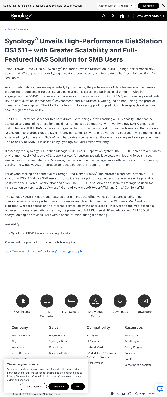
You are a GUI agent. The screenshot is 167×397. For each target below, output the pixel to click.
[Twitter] (118, 394)
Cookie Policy (39, 376)
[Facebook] (112, 394)
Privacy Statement (17, 376)
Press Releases (17, 29)
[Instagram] (129, 394)
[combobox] (116, 6)
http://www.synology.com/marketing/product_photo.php (44, 251)
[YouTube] (123, 394)
